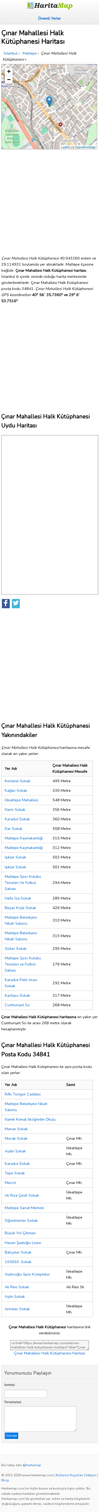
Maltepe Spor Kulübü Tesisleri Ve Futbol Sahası (23, 882)
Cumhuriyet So (17, 1005)
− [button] (9, 79)
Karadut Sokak (17, 819)
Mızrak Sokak (16, 1138)
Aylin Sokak (15, 1296)
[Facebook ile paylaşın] (6, 603)
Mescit (10, 1182)
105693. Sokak (18, 1261)
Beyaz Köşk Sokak (20, 907)
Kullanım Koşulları (69, 1475)
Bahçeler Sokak (18, 1252)
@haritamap (32, 1465)
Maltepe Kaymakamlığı (24, 838)
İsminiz (9, 1385)
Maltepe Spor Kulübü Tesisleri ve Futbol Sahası (23, 964)
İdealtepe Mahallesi (21, 800)
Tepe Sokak (15, 1173)
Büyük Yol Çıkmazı (20, 1233)
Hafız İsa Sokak (18, 898)
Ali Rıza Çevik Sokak (22, 1195)
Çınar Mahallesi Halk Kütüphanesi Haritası (49, 1353)
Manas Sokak (16, 1128)
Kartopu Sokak (17, 995)
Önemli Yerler (49, 18)
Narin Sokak (15, 809)
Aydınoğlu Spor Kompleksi (27, 1274)
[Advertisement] (49, 200)
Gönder (11, 1435)
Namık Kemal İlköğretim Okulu (30, 1119)
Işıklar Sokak (15, 857)
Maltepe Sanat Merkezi (24, 1207)
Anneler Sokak (17, 1309)
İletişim (91, 1475)
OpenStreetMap (85, 147)
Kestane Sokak (17, 781)
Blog (5, 1480)
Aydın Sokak (15, 1151)
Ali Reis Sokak (17, 1287)
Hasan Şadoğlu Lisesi (23, 1242)
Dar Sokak (13, 828)
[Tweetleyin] (16, 603)
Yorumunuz (12, 1402)
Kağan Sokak (16, 790)
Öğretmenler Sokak (21, 1220)
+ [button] (9, 71)
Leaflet (65, 147)
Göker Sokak (16, 948)
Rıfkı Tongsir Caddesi (23, 1094)
